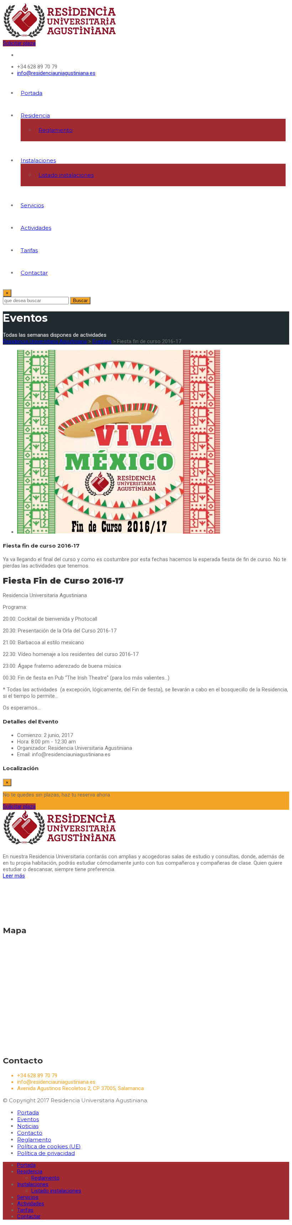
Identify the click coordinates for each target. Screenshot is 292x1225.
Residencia (35, 115)
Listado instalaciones (66, 175)
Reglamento (55, 130)
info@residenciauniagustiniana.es (56, 73)
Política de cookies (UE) (49, 1146)
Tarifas (29, 250)
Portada (31, 93)
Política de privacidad (46, 1153)
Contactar (34, 272)
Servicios (32, 205)
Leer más (14, 876)
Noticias (27, 1126)
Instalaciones (38, 160)
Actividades (36, 227)
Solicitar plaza (19, 43)
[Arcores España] (56, 915)
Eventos (28, 1119)
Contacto (29, 1132)
